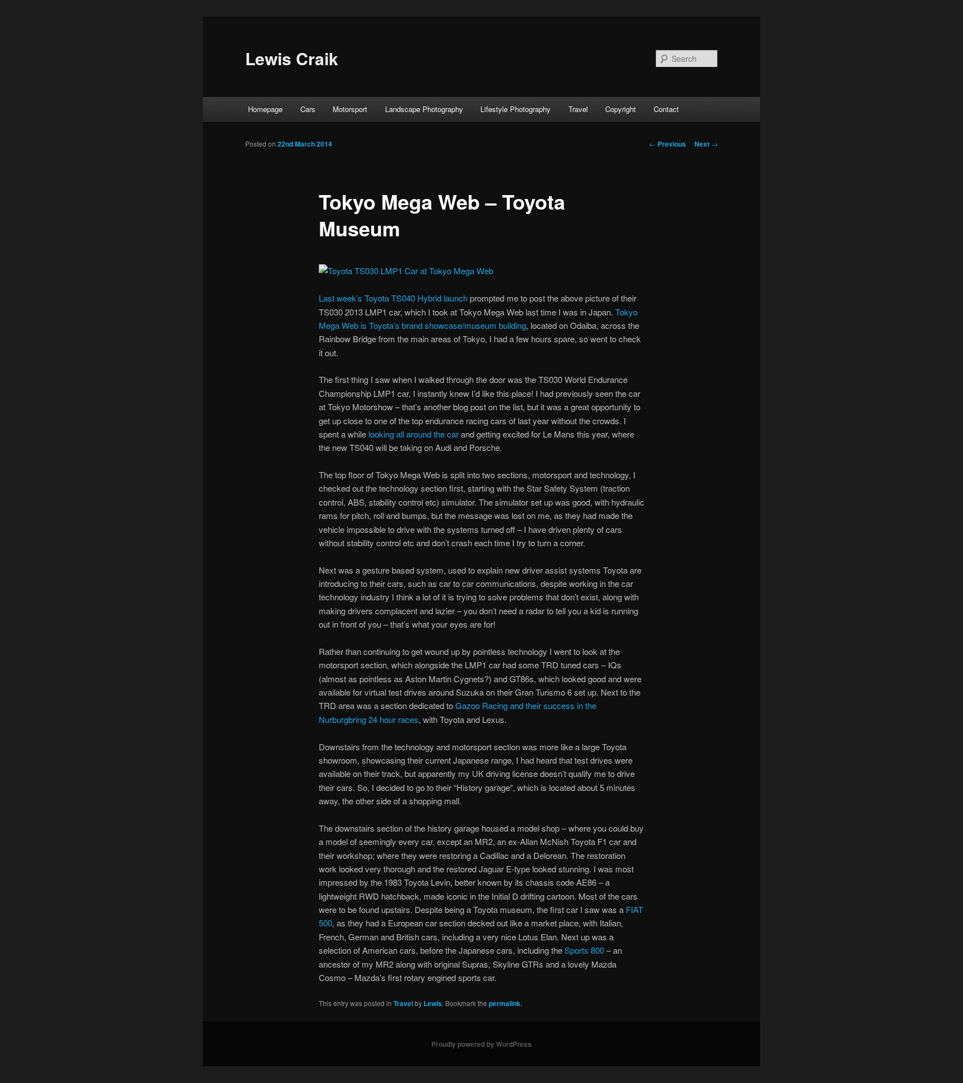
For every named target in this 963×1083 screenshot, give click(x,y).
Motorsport (350, 109)
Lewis (433, 1003)
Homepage (265, 109)
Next (706, 144)
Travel (578, 109)
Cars (307, 109)
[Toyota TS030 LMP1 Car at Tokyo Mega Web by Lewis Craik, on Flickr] (406, 270)
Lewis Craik (291, 58)
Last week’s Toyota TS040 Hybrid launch (393, 298)
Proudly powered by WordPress (481, 1044)
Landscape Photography (424, 109)
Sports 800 (584, 950)
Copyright (620, 109)
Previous (667, 144)
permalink (505, 1003)
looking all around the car (413, 434)
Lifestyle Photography (515, 109)
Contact (666, 109)
